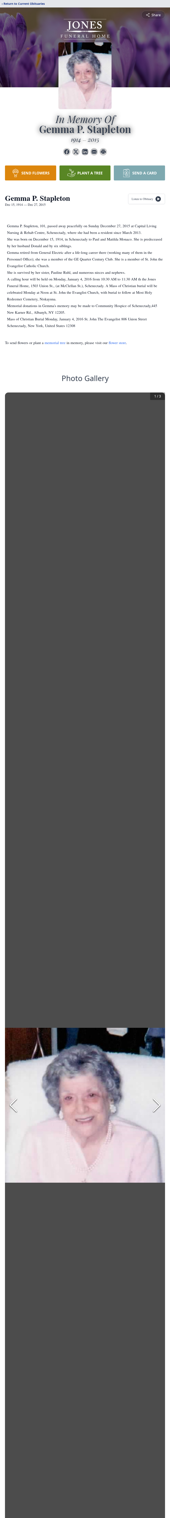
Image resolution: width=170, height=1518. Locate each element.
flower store (117, 342)
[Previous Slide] (13, 1105)
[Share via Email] (94, 152)
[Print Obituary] (103, 152)
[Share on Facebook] (66, 152)
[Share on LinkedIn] (85, 152)
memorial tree (55, 342)
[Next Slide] (156, 1105)
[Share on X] (76, 152)
